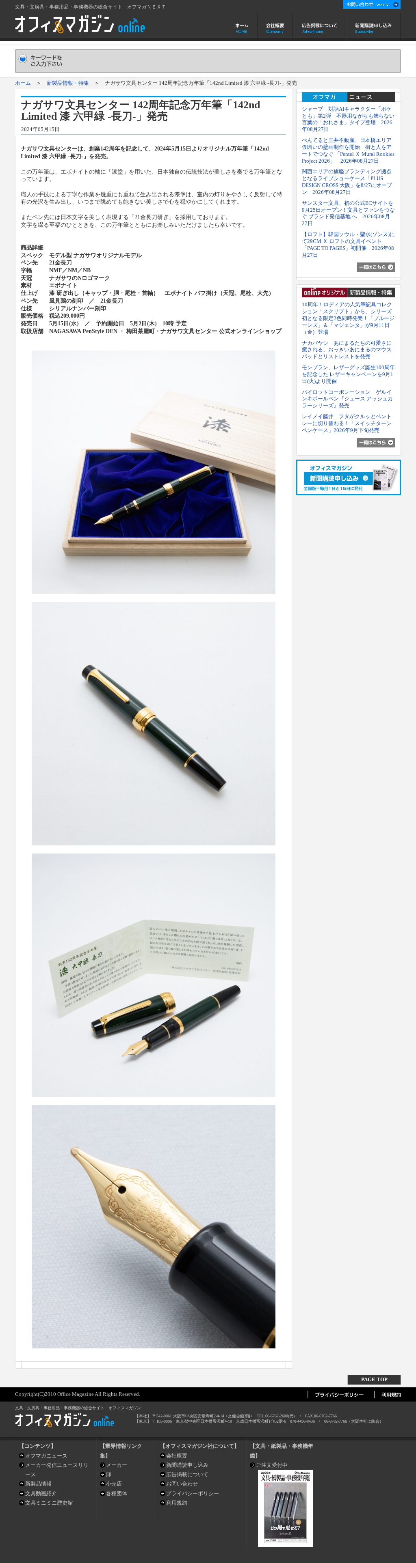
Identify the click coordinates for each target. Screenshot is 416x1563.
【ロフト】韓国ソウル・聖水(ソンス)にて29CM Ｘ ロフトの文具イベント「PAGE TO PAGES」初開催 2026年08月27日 (348, 244)
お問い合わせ (182, 1484)
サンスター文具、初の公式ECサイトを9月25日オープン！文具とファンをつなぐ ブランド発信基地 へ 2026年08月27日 (348, 213)
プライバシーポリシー (192, 1493)
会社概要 (275, 27)
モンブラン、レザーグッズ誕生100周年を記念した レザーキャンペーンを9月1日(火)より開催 (348, 374)
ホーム (243, 27)
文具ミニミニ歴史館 (49, 1503)
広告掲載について (319, 27)
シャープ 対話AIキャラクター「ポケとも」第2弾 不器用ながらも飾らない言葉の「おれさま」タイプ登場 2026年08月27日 (348, 119)
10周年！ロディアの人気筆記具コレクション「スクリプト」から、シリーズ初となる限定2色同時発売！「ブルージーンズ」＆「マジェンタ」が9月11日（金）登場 (348, 318)
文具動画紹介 (41, 1493)
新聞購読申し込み (373, 27)
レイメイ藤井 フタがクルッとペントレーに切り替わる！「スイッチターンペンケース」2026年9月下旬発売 (347, 423)
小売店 (114, 1484)
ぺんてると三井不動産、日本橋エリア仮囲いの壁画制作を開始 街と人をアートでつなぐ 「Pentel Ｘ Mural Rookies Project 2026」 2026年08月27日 (348, 150)
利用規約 (176, 1503)
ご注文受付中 (272, 1465)
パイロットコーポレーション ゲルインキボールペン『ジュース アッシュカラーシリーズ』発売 (347, 399)
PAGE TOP (374, 1379)
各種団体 (116, 1493)
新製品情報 (38, 1484)
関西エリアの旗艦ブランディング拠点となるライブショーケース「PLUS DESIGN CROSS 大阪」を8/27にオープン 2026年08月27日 (347, 181)
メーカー (116, 1465)
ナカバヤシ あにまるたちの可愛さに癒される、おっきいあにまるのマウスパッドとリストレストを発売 (347, 350)
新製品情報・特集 (68, 83)
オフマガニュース (46, 1456)
